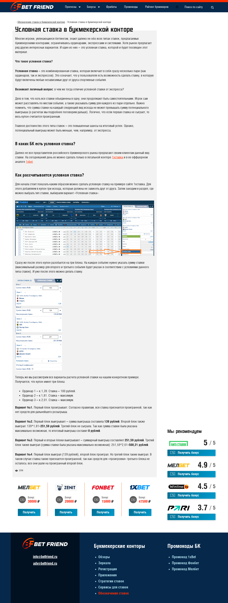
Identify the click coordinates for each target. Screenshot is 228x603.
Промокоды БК (183, 546)
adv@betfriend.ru (45, 563)
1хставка (117, 157)
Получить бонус (188, 453)
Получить (29, 512)
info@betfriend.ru (45, 557)
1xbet (29, 162)
